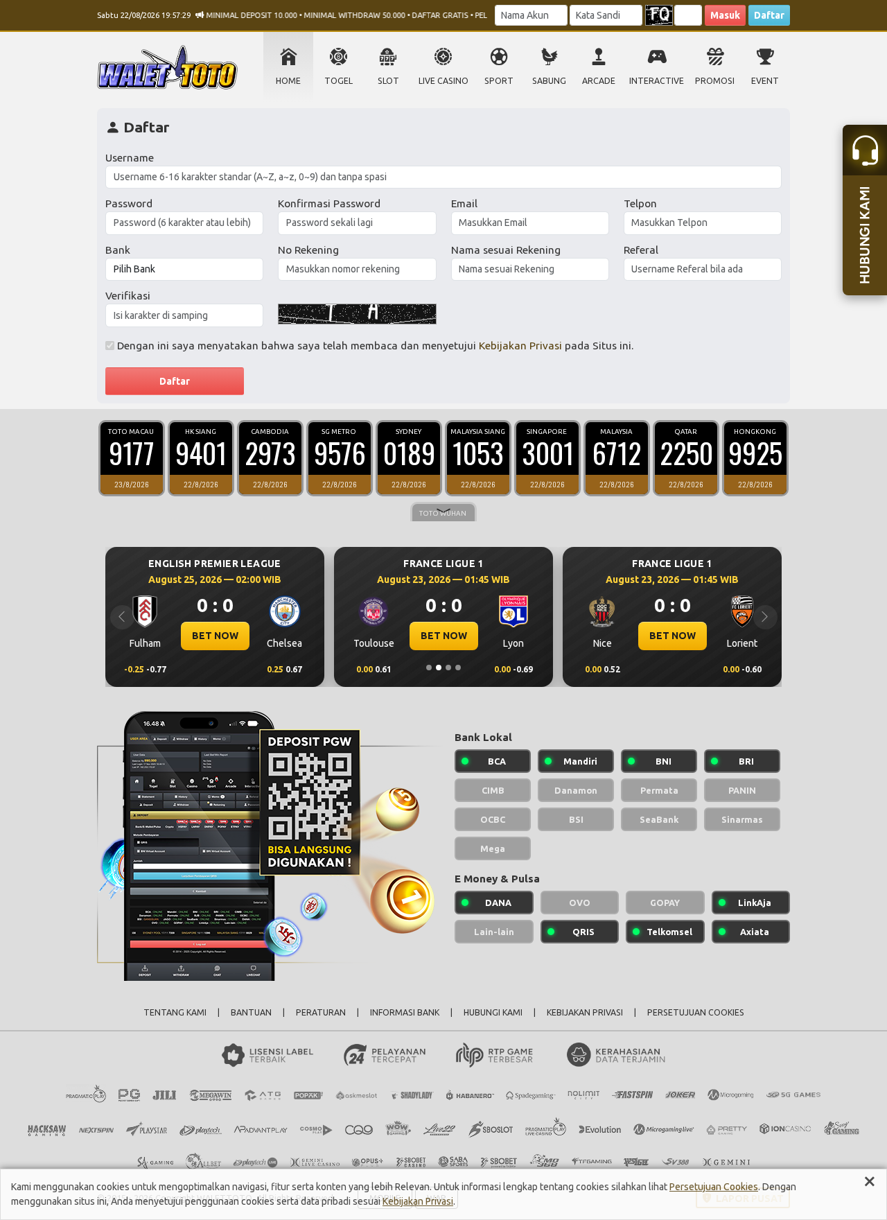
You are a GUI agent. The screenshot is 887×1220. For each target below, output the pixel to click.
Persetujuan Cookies (713, 1186)
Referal (641, 250)
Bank (117, 250)
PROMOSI (715, 80)
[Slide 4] (458, 667)
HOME (288, 80)
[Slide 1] (429, 667)
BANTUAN (251, 1012)
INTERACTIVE (656, 80)
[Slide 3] (448, 667)
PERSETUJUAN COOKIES (695, 1012)
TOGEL (338, 80)
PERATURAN (321, 1012)
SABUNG (549, 80)
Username (129, 158)
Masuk (725, 15)
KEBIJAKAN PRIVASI (585, 1012)
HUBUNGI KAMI (493, 1012)
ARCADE (598, 80)
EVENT (765, 80)
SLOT (388, 80)
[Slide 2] (438, 667)
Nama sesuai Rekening (506, 250)
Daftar (769, 15)
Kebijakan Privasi (520, 345)
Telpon (640, 203)
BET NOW (215, 635)
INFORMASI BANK (404, 1012)
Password (128, 203)
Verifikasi (127, 296)
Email (464, 203)
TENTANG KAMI (175, 1012)
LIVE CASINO (443, 80)
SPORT (498, 80)
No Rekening (308, 250)
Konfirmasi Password (329, 203)
